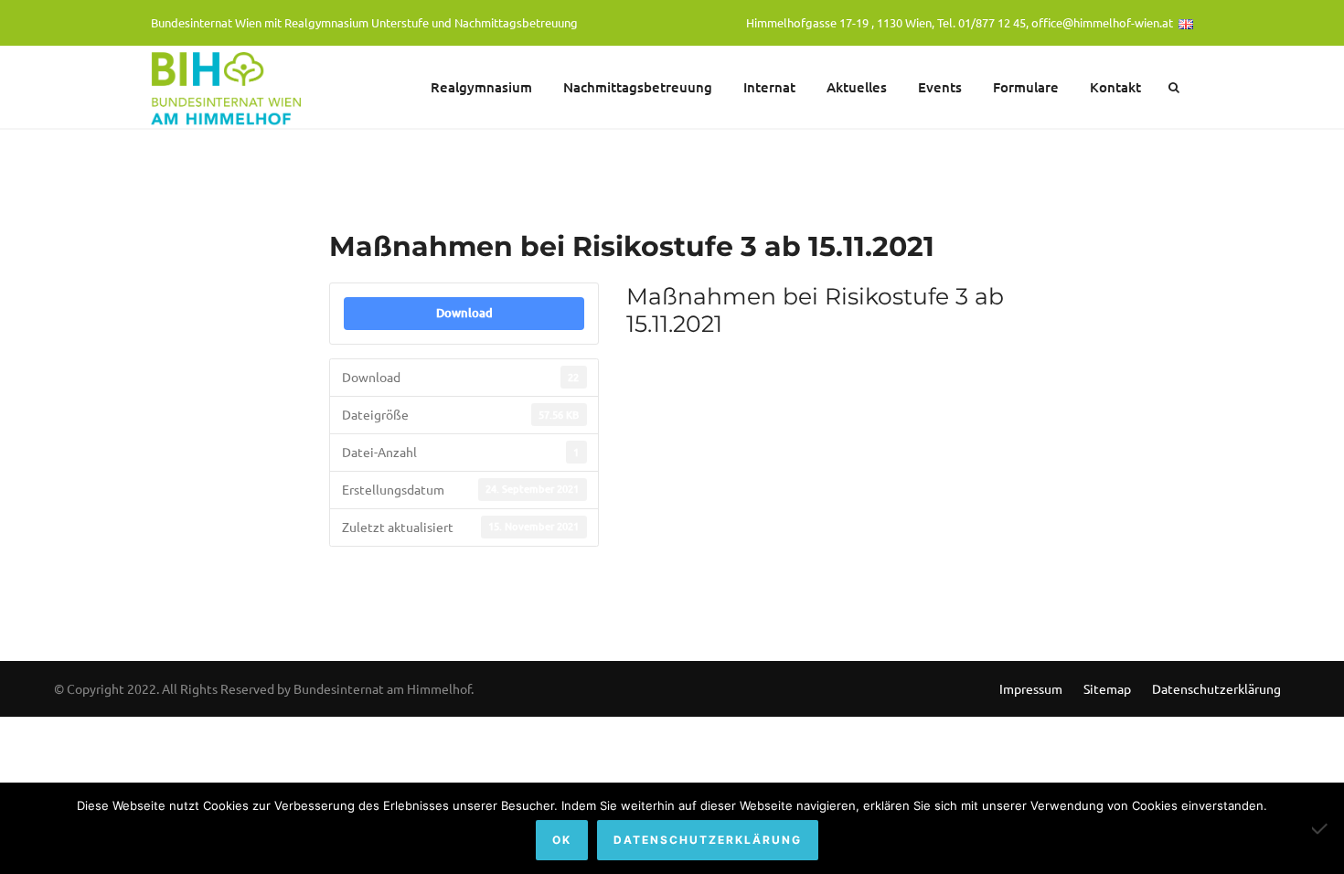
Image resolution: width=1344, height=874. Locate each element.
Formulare (1026, 87)
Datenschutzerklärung (1216, 688)
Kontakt (1115, 87)
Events (940, 87)
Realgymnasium (481, 87)
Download (464, 312)
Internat (769, 87)
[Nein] (1321, 828)
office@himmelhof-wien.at (1102, 22)
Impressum (1030, 688)
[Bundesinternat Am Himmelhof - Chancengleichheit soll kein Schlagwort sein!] (228, 87)
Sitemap (1107, 688)
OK (561, 840)
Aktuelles (857, 87)
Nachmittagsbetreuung (637, 87)
